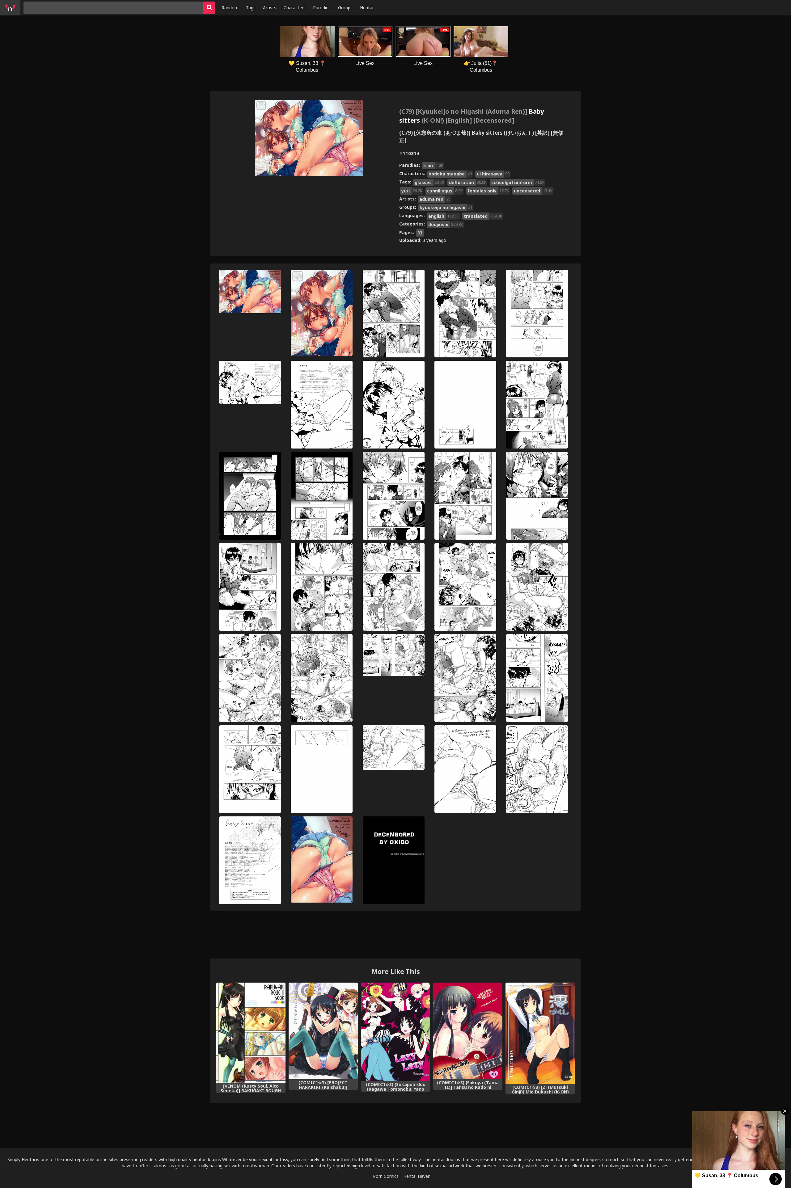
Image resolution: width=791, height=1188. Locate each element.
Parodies (322, 8)
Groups (345, 8)
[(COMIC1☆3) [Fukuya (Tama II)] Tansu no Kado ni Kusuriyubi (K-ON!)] (467, 1031)
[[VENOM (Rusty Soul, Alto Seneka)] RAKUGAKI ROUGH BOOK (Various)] (251, 1033)
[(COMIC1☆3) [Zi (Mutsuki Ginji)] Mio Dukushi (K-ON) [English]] (540, 1033)
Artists (269, 8)
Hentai (366, 8)
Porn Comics (386, 1176)
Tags (251, 8)
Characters (295, 8)
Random (230, 8)
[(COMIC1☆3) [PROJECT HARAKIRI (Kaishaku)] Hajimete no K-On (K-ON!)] (323, 1031)
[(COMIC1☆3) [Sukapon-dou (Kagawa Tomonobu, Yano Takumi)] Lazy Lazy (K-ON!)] (395, 1032)
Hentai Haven (416, 1176)
